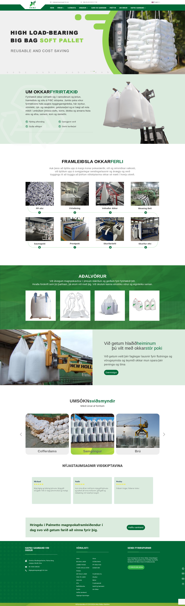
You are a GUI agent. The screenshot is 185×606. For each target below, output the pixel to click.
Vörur (60, 8)
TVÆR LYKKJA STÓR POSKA (82, 569)
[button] (92, 71)
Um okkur (123, 8)
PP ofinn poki (96, 564)
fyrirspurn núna (136, 567)
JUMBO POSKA (81, 564)
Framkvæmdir (96, 583)
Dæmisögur (111, 372)
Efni (77, 583)
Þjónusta (72, 8)
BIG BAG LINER (81, 561)
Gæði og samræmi (98, 8)
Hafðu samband (137, 8)
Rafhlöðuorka (80, 586)
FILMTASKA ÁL (97, 574)
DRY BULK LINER (81, 574)
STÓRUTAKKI (96, 561)
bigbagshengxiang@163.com (61, 2)
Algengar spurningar (82, 595)
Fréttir (113, 8)
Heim (52, 8)
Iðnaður (82, 8)
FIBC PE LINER (81, 577)
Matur (94, 580)
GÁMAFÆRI (96, 568)
